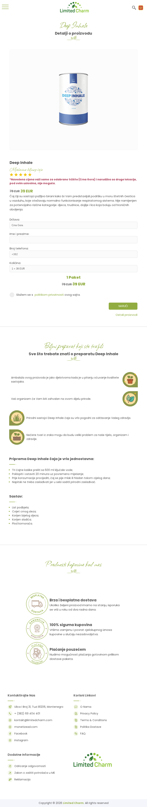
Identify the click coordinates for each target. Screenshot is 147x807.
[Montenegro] (140, 7)
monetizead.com (26, 727)
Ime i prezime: (19, 234)
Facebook (20, 733)
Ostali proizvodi (126, 315)
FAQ (83, 733)
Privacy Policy (89, 713)
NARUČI (123, 306)
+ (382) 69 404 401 (27, 713)
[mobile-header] (5, 8)
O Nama (85, 707)
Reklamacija (22, 779)
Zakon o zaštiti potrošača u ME (34, 773)
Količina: (15, 263)
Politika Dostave (90, 727)
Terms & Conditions (93, 720)
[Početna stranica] (74, 11)
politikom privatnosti (49, 295)
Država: (15, 219)
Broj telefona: (19, 248)
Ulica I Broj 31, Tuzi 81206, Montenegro (38, 707)
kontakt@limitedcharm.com (33, 720)
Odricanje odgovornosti (30, 766)
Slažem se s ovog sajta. (48, 295)
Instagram (21, 740)
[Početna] (93, 766)
